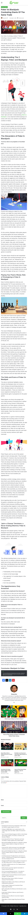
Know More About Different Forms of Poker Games (6, 754)
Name (2, 799)
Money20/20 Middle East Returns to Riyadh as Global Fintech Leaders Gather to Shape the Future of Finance (14, 844)
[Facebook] (3, 680)
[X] (7, 680)
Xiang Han (5, 18)
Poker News (4, 7)
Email (2, 805)
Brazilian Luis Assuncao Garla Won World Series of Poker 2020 (21, 754)
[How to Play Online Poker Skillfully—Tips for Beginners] (21, 763)
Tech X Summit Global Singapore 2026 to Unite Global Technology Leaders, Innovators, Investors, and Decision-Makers (14, 836)
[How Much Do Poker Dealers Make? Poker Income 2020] (7, 763)
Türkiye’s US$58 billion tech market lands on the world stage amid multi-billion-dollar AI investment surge (13, 831)
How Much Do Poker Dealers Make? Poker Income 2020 (6, 770)
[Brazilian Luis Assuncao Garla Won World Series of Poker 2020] (21, 747)
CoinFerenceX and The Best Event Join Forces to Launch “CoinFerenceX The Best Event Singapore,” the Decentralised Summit (14, 857)
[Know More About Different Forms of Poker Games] (7, 747)
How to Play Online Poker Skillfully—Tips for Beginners (20, 770)
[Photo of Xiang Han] (2, 18)
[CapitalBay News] (14, 2)
